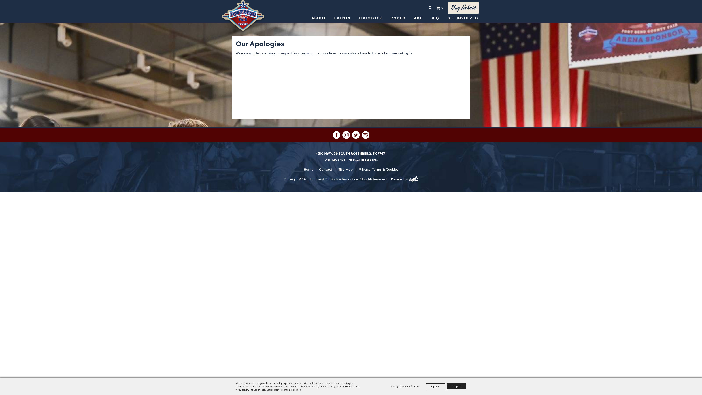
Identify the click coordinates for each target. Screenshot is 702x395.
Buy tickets (463, 8)
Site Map (345, 169)
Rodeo (398, 18)
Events (342, 18)
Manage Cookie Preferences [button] (405, 386)
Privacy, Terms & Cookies (378, 169)
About (318, 18)
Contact (325, 169)
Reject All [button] (435, 386)
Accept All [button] (456, 386)
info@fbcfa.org (362, 160)
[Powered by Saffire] (413, 179)
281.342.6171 (335, 160)
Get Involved (462, 18)
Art (418, 18)
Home (308, 169)
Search (430, 8)
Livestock (370, 18)
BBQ (434, 18)
